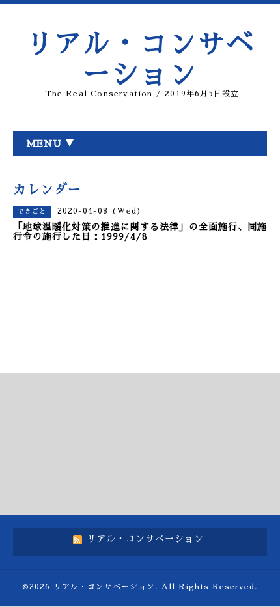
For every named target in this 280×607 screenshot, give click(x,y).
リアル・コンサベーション (104, 587)
